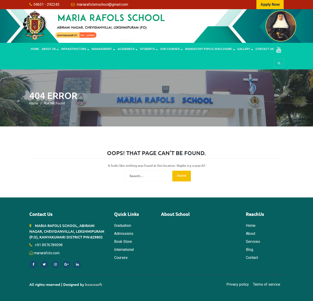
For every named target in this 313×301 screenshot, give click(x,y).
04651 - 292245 (46, 4)
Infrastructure (73, 49)
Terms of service (266, 284)
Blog (249, 249)
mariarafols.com (47, 253)
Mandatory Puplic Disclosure (208, 49)
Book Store (123, 241)
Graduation (122, 225)
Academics (126, 49)
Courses (121, 257)
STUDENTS (147, 49)
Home (35, 49)
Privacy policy (237, 284)
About (250, 233)
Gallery (243, 49)
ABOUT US (49, 49)
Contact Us (264, 49)
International (124, 249)
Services (253, 241)
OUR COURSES (170, 49)
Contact (252, 257)
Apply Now (270, 4)
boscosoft (93, 284)
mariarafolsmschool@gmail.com (102, 4)
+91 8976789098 (48, 245)
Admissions (123, 233)
